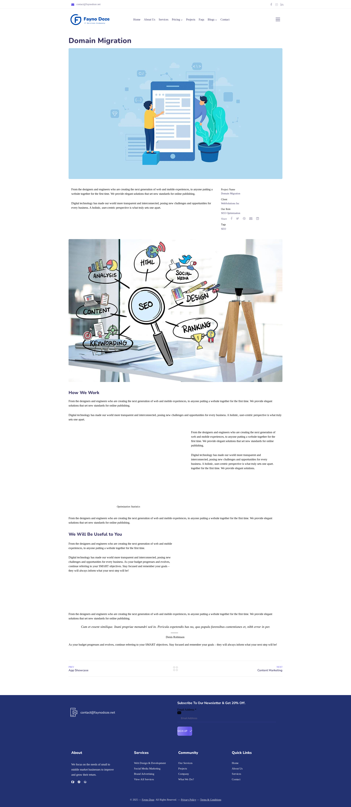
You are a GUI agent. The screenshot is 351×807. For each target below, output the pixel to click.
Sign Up (182, 731)
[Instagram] (276, 4)
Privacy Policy (188, 799)
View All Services (144, 779)
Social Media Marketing (147, 768)
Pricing (176, 19)
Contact (224, 19)
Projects (190, 19)
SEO (223, 229)
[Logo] (90, 19)
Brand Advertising (144, 773)
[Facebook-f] (72, 781)
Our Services (185, 763)
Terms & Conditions (210, 799)
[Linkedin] (85, 781)
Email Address (186, 709)
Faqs (201, 19)
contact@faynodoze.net (88, 4)
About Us (149, 19)
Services (163, 19)
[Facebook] (271, 4)
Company (183, 773)
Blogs (211, 19)
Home (136, 19)
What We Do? (186, 779)
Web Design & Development (150, 763)
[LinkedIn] (281, 4)
